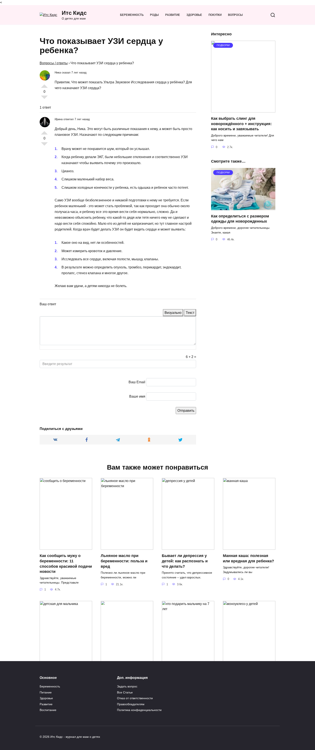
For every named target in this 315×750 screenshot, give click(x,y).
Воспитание (48, 710)
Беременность (132, 14)
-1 (44, 99)
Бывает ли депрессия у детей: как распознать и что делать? (185, 561)
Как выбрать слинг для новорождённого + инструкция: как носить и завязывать (241, 123)
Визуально (173, 312)
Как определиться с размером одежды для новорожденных (240, 219)
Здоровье (194, 14)
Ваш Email (137, 382)
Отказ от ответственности (135, 698)
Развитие (172, 14)
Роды (154, 14)
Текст (190, 312)
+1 (44, 84)
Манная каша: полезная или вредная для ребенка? (248, 558)
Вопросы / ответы (54, 63)
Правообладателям (130, 704)
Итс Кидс (74, 13)
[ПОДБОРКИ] (243, 110)
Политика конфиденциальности (139, 710)
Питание (46, 692)
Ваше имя (137, 396)
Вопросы (235, 14)
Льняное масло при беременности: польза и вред (124, 561)
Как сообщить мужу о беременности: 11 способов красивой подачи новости (66, 564)
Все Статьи (125, 692)
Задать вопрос (127, 686)
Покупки (215, 14)
